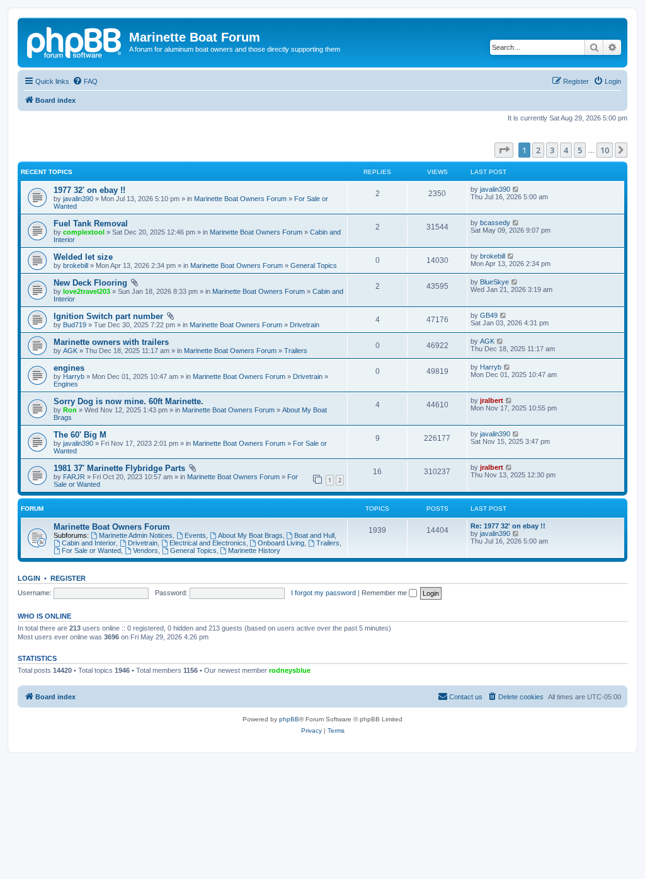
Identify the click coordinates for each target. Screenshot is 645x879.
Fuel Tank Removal (91, 223)
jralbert (491, 400)
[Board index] (75, 41)
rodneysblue (290, 670)
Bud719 (74, 325)
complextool (84, 232)
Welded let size (83, 257)
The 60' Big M (80, 435)
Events (195, 535)
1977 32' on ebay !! (89, 190)
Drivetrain (304, 325)
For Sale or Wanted (91, 550)
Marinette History (254, 550)
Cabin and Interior (89, 543)
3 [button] (552, 150)
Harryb (73, 376)
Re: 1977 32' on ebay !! (508, 526)
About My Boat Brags (250, 535)
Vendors (145, 550)
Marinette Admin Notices (136, 535)
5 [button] (580, 150)
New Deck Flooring (90, 283)
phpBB (289, 719)
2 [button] (538, 150)
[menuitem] (85, 81)
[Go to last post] (516, 189)
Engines (66, 384)
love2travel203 (86, 291)
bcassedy (495, 222)
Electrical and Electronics (207, 543)
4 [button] (566, 150)
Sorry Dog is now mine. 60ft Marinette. (128, 401)
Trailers (295, 350)
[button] (503, 150)
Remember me (385, 593)
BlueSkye (494, 282)
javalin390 (78, 198)
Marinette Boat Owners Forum (240, 198)
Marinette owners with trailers (111, 342)
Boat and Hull (314, 535)
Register (68, 578)
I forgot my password (323, 593)
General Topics (313, 265)
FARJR (74, 476)
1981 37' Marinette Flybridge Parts (119, 468)
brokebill (75, 265)
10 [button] (604, 150)
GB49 (489, 315)
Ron (70, 410)
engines (69, 368)
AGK (70, 350)
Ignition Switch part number (108, 316)
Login (29, 578)
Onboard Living (281, 543)
